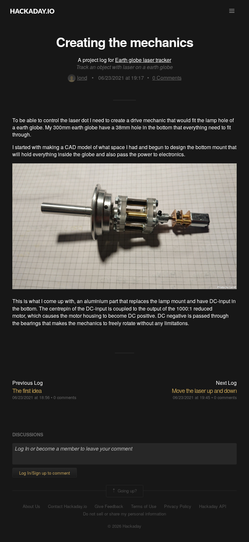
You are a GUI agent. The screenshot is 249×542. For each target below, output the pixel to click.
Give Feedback (109, 506)
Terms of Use (143, 506)
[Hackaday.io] (32, 11)
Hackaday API (212, 506)
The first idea (27, 390)
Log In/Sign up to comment (44, 473)
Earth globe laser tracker (143, 60)
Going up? (126, 490)
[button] (232, 11)
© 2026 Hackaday (124, 526)
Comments (167, 77)
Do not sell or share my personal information (124, 514)
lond (82, 77)
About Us (31, 506)
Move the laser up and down (204, 390)
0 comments (64, 397)
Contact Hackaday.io (67, 506)
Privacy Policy (177, 506)
